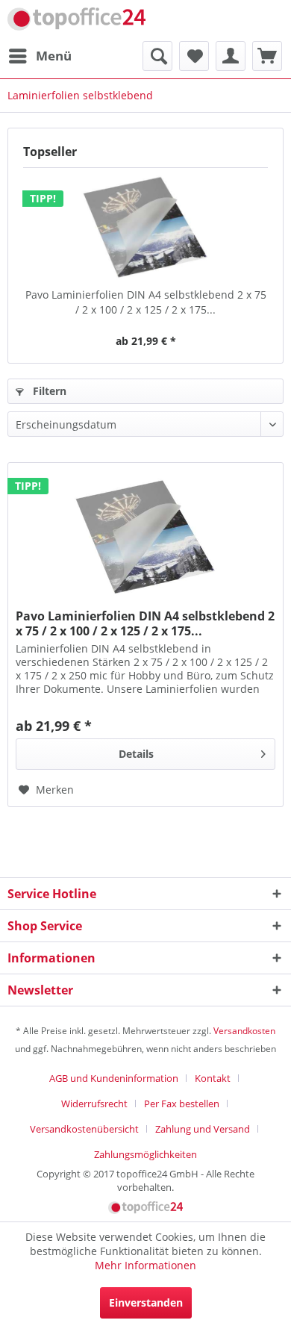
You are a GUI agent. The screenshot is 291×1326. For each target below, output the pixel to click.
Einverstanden (146, 1302)
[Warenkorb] (267, 56)
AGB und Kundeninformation (113, 1078)
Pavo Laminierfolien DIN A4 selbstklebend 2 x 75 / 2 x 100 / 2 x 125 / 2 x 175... (145, 302)
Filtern (48, 391)
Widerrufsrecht (94, 1103)
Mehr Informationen (145, 1265)
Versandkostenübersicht (84, 1129)
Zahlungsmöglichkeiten (145, 1154)
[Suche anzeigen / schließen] (157, 56)
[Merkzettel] (194, 56)
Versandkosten (244, 1030)
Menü (54, 55)
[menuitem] (39, 56)
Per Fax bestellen (181, 1103)
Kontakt (213, 1078)
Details (136, 754)
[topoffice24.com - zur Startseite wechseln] (76, 20)
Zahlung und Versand (202, 1129)
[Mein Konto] (230, 56)
